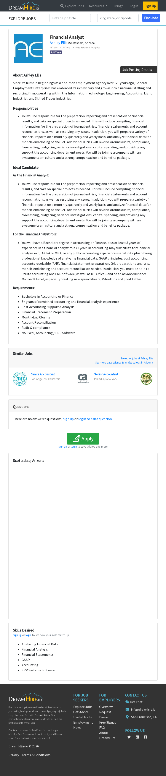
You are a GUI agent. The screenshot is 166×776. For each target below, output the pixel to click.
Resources (97, 6)
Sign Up (150, 6)
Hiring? (117, 6)
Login (134, 6)
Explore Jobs (74, 6)
